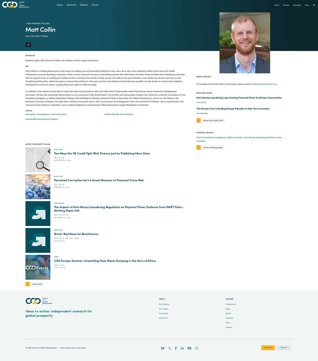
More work (37, 284)
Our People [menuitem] (163, 314)
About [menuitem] (276, 5)
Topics (60, 5)
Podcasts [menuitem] (229, 318)
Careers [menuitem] (229, 327)
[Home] (28, 4)
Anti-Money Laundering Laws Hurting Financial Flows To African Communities (239, 97)
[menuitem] (314, 5)
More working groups (213, 147)
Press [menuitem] (307, 5)
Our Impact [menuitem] (163, 309)
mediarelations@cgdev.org (264, 84)
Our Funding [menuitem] (164, 304)
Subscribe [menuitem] (297, 5)
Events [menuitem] (228, 314)
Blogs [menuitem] (228, 309)
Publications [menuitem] (231, 304)
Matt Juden (74, 238)
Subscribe (268, 348)
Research (71, 5)
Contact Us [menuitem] (163, 318)
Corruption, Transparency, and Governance (46, 114)
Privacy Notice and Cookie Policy (73, 348)
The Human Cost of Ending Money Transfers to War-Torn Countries (233, 108)
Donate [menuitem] (286, 5)
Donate (284, 348)
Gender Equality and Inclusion (118, 114)
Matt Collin (59, 158)
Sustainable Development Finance (41, 119)
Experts (84, 5)
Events (95, 5)
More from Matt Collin (213, 120)
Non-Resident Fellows (38, 24)
